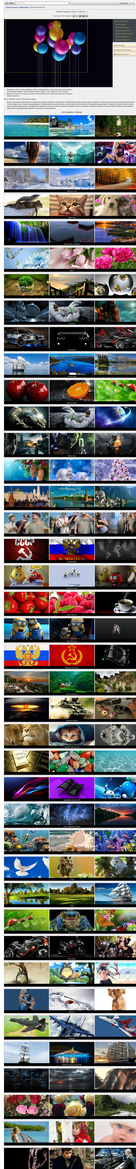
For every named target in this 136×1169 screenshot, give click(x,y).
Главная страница (11, 7)
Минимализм (24, 7)
